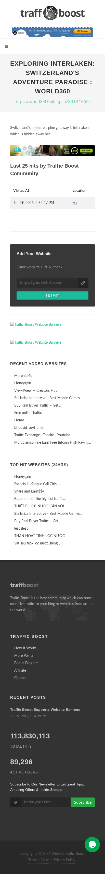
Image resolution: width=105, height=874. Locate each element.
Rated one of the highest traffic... (39, 499)
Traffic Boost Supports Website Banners (45, 709)
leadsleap (21, 528)
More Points (23, 656)
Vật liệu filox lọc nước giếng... (37, 543)
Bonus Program (26, 663)
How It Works (25, 648)
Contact (20, 678)
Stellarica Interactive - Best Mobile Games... (48, 398)
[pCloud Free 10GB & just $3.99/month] (52, 150)
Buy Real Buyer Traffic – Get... (37, 405)
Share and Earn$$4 (29, 491)
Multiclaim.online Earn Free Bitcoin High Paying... (52, 442)
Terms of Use (38, 860)
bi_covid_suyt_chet (29, 428)
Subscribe (82, 802)
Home (19, 420)
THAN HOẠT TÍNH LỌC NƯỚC (39, 536)
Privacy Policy (64, 860)
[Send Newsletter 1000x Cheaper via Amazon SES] (52, 32)
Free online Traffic (28, 413)
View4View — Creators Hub (36, 390)
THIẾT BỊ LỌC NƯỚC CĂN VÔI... (40, 506)
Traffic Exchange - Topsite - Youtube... (43, 435)
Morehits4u (23, 376)
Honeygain (22, 383)
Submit (52, 295)
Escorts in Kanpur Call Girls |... (37, 484)
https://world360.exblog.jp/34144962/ (52, 102)
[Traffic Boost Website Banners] (52, 324)
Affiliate (20, 670)
